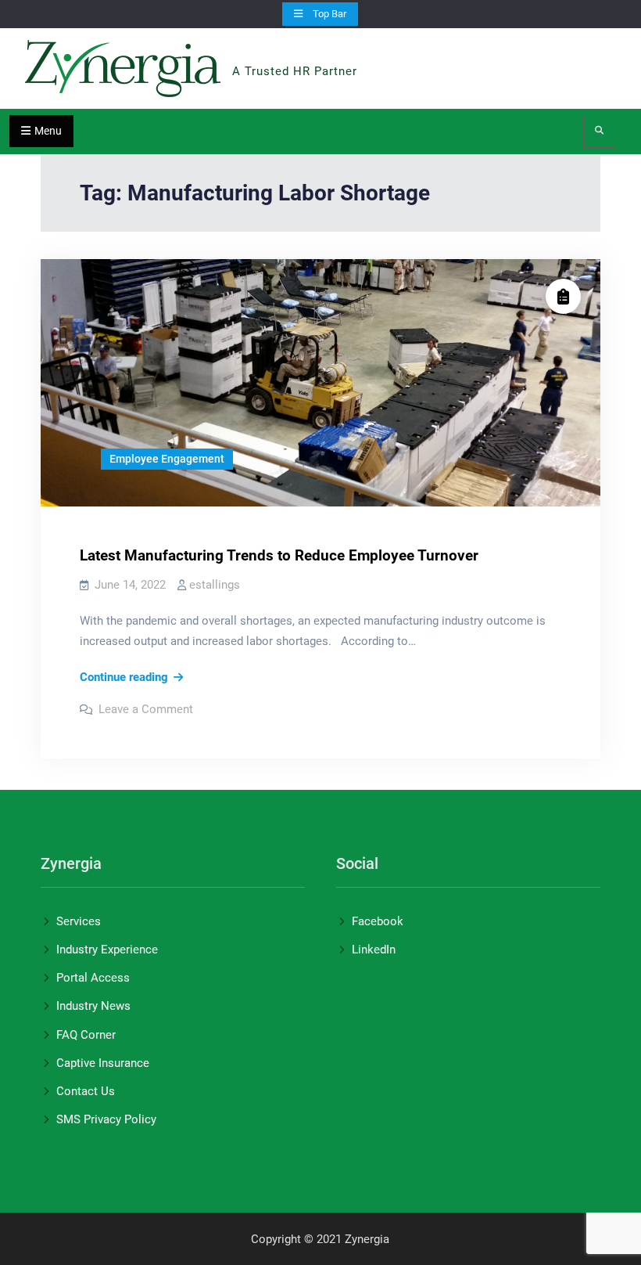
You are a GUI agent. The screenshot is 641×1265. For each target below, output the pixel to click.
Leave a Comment (145, 709)
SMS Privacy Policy (106, 1119)
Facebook (377, 921)
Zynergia (267, 50)
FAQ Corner (86, 1035)
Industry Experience (107, 949)
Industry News (93, 1006)
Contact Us (85, 1091)
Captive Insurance (102, 1063)
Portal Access (93, 978)
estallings (214, 585)
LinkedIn (374, 949)
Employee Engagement (166, 458)
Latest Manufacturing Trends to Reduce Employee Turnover (279, 555)
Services (78, 921)
